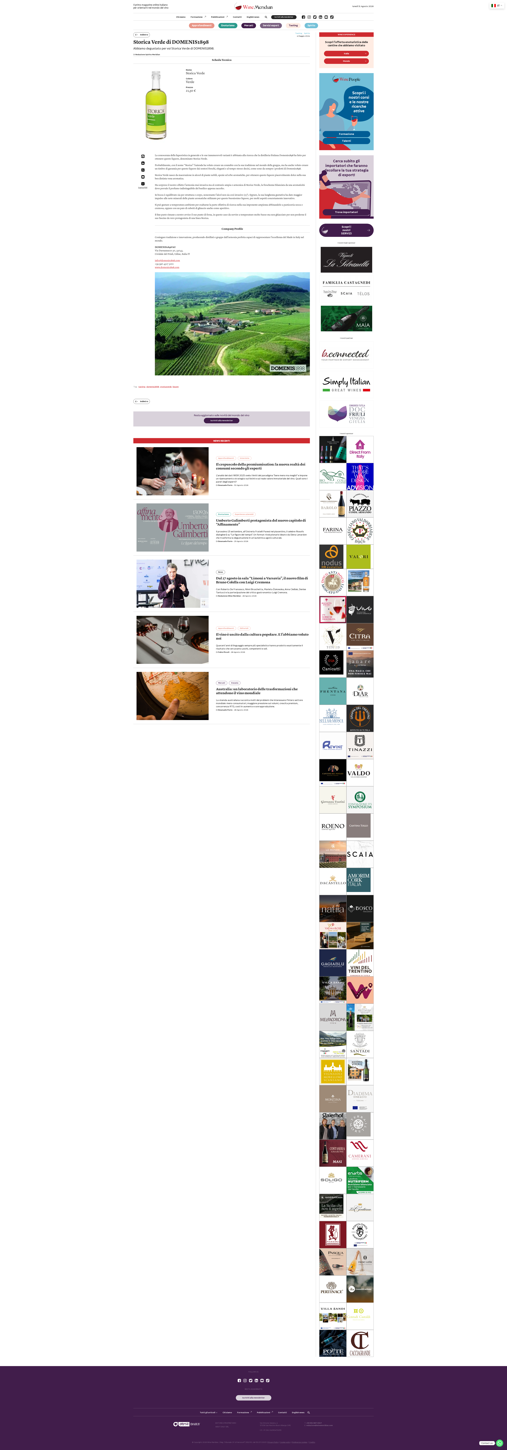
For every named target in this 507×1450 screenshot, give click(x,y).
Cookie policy (285, 1442)
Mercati (248, 25)
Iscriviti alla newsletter (283, 17)
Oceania (234, 683)
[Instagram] (309, 17)
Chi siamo (181, 17)
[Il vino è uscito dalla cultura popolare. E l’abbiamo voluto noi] (173, 640)
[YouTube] (326, 17)
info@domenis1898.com (167, 260)
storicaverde (166, 386)
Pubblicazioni (217, 17)
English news (253, 17)
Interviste (244, 458)
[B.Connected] (346, 355)
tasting (141, 386)
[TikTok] (332, 17)
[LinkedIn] (320, 17)
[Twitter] (314, 17)
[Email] (143, 177)
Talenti (346, 141)
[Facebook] (303, 17)
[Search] (266, 17)
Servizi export (271, 25)
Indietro (144, 34)
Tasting (293, 25)
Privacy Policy (273, 1442)
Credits (312, 1442)
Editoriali (244, 628)
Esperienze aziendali (244, 514)
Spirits (311, 25)
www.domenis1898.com (167, 267)
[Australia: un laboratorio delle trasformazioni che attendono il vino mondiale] (173, 696)
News (220, 572)
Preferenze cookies (299, 1442)
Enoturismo (227, 25)
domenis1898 (152, 386)
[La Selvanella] (346, 259)
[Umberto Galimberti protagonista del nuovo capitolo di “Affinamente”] (173, 527)
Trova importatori (346, 212)
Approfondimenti (202, 25)
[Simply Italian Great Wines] (346, 384)
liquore (176, 386)
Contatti (237, 17)
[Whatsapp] (499, 1443)
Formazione (197, 17)
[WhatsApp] (143, 170)
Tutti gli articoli (207, 1412)
